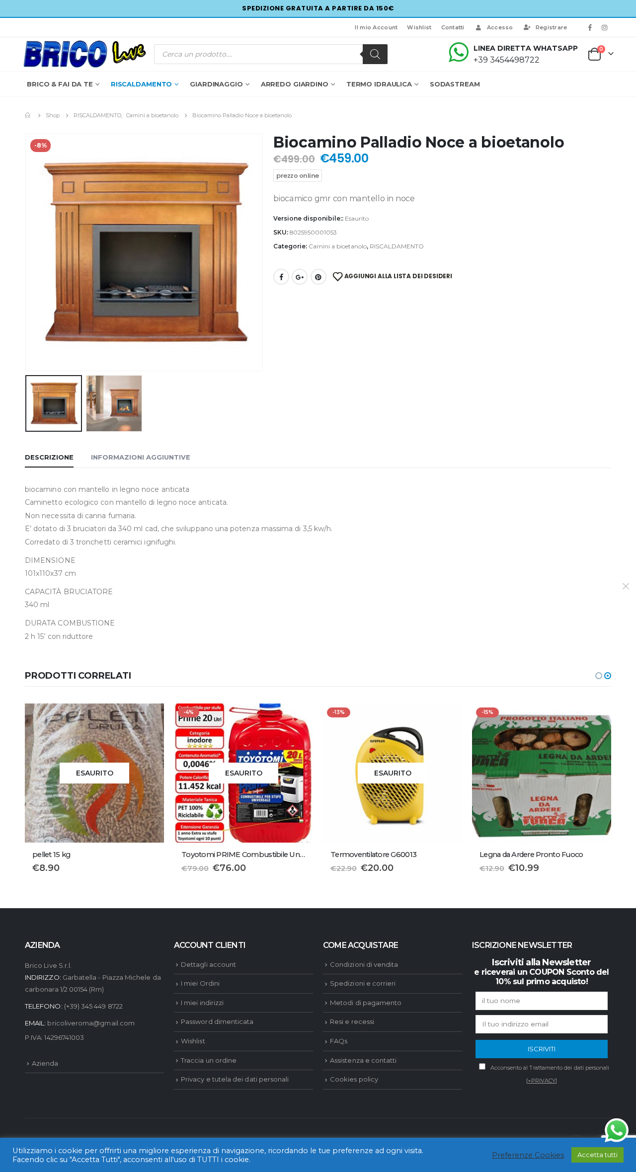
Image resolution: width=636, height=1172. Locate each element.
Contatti (453, 27)
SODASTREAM (455, 84)
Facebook (281, 277)
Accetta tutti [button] (597, 1155)
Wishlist (419, 27)
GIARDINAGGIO (216, 84)
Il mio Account (376, 27)
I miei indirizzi (202, 1104)
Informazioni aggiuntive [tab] (140, 457)
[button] (598, 676)
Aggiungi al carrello (446, 720)
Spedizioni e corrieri (363, 1085)
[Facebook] (590, 27)
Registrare (551, 27)
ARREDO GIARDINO (294, 84)
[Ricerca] (375, 54)
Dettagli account (208, 1066)
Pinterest (318, 277)
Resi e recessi (352, 1123)
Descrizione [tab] (49, 457)
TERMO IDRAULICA (379, 84)
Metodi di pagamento (365, 1104)
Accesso (500, 27)
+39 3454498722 (507, 60)
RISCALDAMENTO (141, 84)
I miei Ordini (200, 1085)
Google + (300, 277)
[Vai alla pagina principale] (28, 115)
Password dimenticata (217, 1123)
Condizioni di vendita (364, 1066)
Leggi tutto (148, 720)
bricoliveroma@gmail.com (91, 1124)
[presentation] (27, 252)
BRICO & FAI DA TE (60, 84)
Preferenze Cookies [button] (528, 1155)
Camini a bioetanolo (338, 246)
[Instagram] (604, 27)
